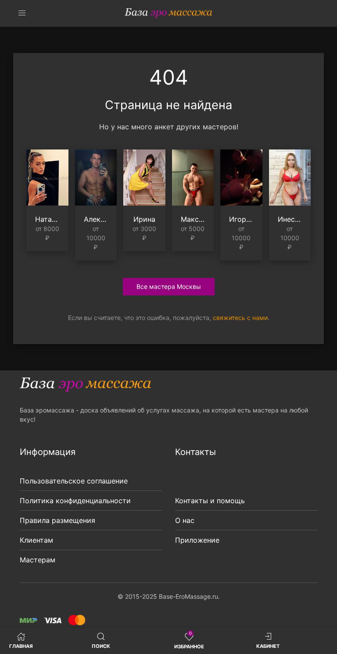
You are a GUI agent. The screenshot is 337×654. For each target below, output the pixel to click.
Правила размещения (57, 520)
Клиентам (36, 540)
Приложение (197, 540)
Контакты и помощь (210, 500)
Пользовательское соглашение (74, 480)
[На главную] (168, 13)
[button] (22, 13)
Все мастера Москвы (168, 286)
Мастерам (37, 559)
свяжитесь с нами (240, 317)
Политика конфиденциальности (75, 500)
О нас (184, 520)
